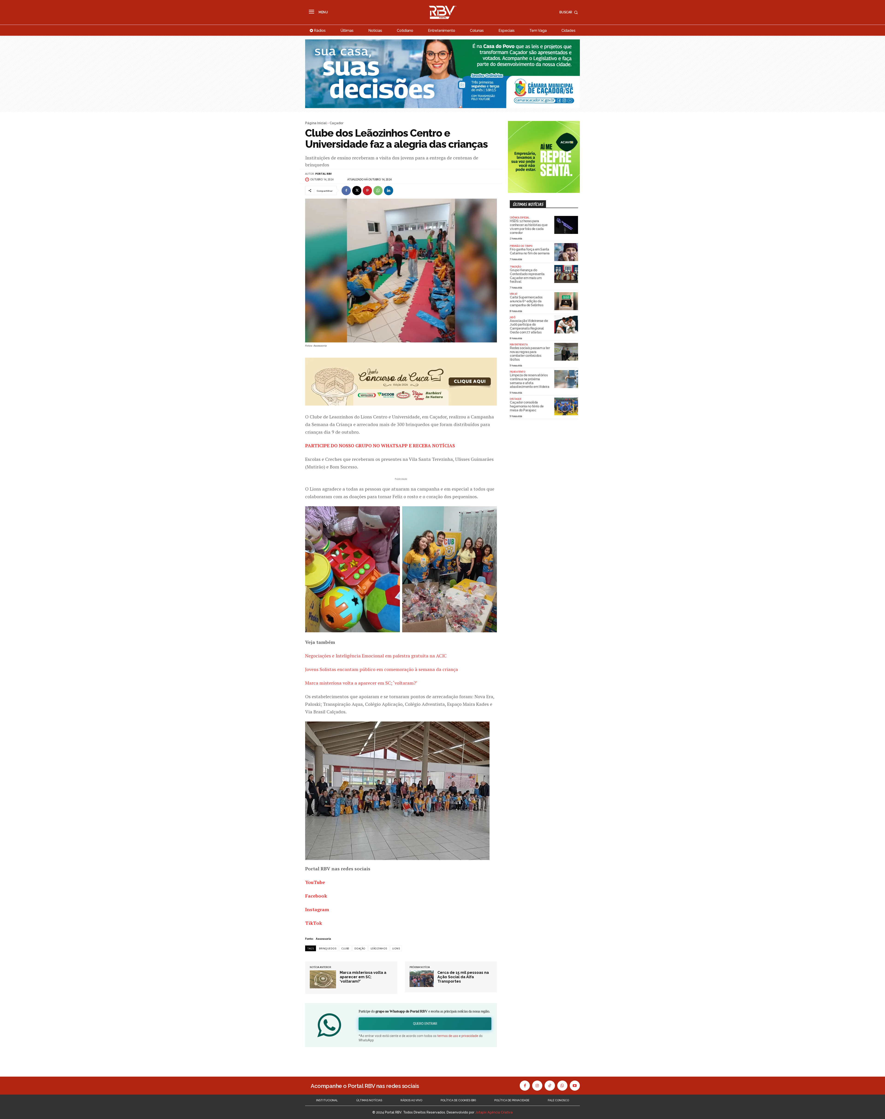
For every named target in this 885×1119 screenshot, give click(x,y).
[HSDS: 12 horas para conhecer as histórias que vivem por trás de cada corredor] (566, 225)
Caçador (336, 123)
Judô (512, 317)
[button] (569, 12)
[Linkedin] (388, 190)
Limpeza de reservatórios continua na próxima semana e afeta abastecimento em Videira (529, 381)
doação (360, 948)
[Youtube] (575, 1086)
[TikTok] (550, 1086)
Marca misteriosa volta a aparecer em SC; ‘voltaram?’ (361, 683)
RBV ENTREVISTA (519, 344)
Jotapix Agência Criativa (494, 1112)
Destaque (515, 398)
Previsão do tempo (521, 245)
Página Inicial (316, 123)
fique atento (517, 371)
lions (396, 948)
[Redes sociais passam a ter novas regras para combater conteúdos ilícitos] (566, 352)
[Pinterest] (367, 190)
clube (345, 948)
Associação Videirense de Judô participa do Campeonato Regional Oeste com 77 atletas (529, 326)
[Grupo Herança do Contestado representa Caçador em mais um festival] (566, 274)
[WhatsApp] (378, 190)
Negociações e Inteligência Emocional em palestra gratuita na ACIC (376, 656)
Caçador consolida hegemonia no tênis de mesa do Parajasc (527, 406)
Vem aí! (513, 293)
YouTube (315, 882)
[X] (356, 190)
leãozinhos (379, 948)
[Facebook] (346, 190)
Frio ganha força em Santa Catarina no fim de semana (530, 251)
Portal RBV (323, 173)
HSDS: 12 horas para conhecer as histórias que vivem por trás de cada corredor (529, 226)
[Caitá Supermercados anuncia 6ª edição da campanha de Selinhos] (566, 301)
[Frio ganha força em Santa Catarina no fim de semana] (566, 252)
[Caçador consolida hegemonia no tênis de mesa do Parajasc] (566, 406)
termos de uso (447, 1036)
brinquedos (327, 948)
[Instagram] (537, 1086)
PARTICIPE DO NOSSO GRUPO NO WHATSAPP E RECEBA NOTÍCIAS (380, 445)
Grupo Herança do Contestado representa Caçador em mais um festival (527, 275)
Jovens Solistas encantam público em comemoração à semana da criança (381, 669)
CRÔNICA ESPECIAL (519, 217)
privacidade (469, 1036)
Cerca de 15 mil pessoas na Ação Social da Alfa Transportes (463, 977)
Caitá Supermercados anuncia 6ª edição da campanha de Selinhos (526, 301)
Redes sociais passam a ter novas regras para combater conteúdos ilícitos (530, 353)
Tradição (515, 266)
